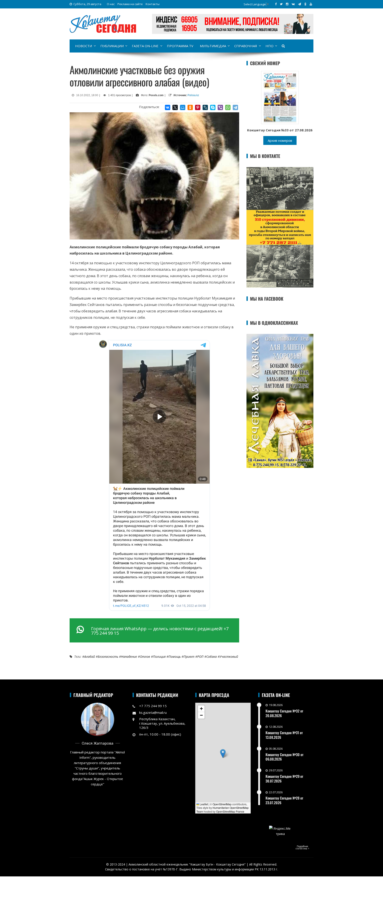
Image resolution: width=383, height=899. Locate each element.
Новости (83, 46)
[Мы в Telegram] (299, 4)
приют (189, 656)
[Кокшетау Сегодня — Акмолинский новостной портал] (103, 23)
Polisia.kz (193, 95)
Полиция (159, 656)
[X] (175, 107)
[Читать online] (280, 97)
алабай (89, 656)
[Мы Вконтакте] (293, 4)
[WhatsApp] (228, 107)
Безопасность (108, 656)
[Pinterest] (197, 107)
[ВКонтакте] (167, 107)
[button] (223, 753)
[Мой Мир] (182, 107)
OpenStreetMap (222, 804)
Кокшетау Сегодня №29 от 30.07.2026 (284, 779)
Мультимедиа (213, 46)
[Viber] (220, 107)
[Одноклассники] (190, 107)
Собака (211, 656)
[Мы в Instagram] (287, 4)
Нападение (129, 656)
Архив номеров (280, 140)
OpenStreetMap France (230, 811)
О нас (111, 4)
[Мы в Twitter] (281, 4)
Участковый (229, 656)
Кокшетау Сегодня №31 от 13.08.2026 (284, 735)
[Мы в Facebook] (276, 4)
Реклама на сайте (130, 4)
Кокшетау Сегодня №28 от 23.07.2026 (284, 800)
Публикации (112, 46)
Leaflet (203, 804)
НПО (270, 46)
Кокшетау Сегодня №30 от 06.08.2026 (284, 757)
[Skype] (212, 107)
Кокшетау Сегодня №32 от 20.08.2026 (284, 713)
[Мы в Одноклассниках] (305, 4)
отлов (145, 656)
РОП (200, 656)
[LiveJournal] (205, 107)
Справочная (245, 46)
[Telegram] (235, 107)
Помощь (174, 656)
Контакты (153, 4)
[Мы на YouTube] (310, 4)
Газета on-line (145, 46)
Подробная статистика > (302, 847)
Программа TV (180, 46)
